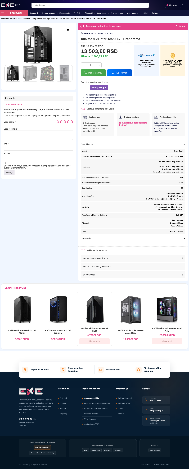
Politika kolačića (124, 403)
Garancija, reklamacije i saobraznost (97, 403)
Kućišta (64, 19)
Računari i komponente (32, 19)
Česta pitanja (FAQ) (91, 424)
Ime (6, 144)
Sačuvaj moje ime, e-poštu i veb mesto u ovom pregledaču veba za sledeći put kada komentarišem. (37, 167)
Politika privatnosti (125, 398)
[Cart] (183, 5)
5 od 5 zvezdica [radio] (71, 121)
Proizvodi (63, 398)
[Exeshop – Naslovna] (31, 391)
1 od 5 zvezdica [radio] (57, 121)
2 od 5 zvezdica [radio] (61, 121)
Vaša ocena (10, 122)
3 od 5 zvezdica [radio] (64, 121)
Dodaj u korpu (95, 72)
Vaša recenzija (11, 129)
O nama (121, 408)
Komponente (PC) (52, 19)
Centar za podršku (91, 398)
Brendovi (63, 403)
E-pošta (8, 154)
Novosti (63, 408)
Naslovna (5, 19)
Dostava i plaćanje (91, 414)
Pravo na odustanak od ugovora (95, 408)
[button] (68, 30)
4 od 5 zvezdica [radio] (68, 121)
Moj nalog (63, 414)
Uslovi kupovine (90, 419)
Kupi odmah (121, 72)
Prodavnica (16, 19)
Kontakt (121, 414)
